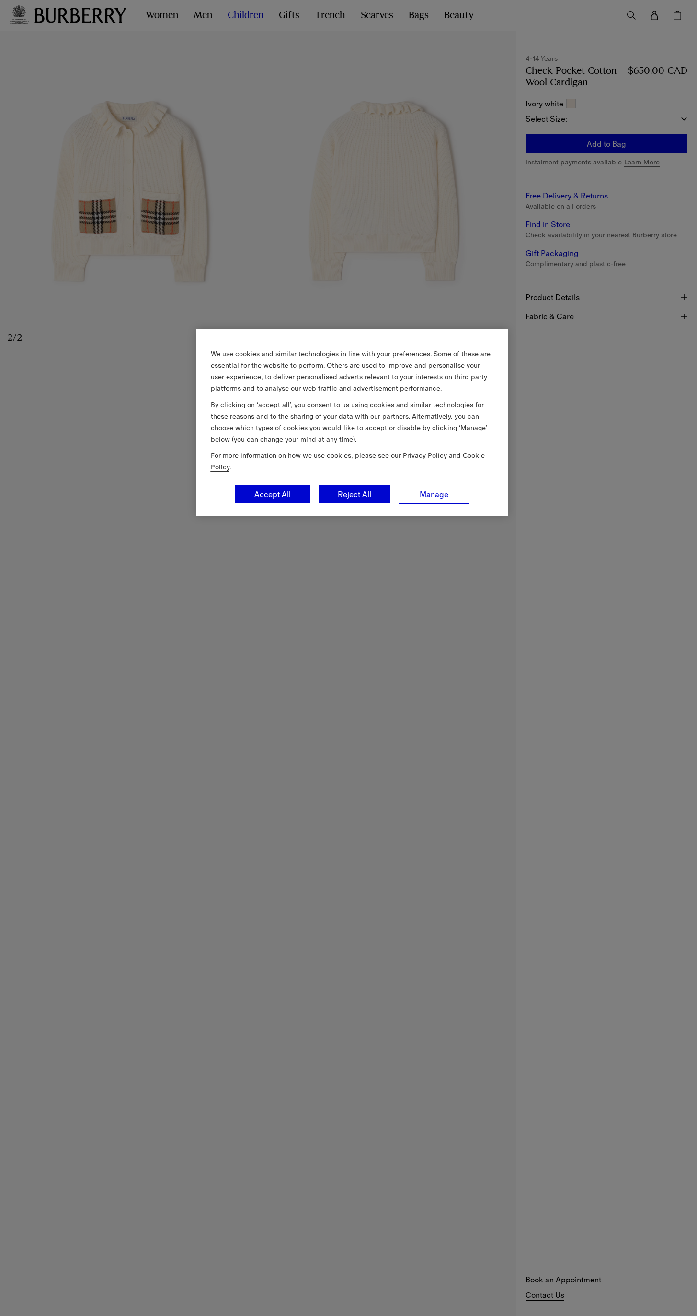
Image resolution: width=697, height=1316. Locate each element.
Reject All (354, 494)
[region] (352, 422)
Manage (434, 494)
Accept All (272, 494)
